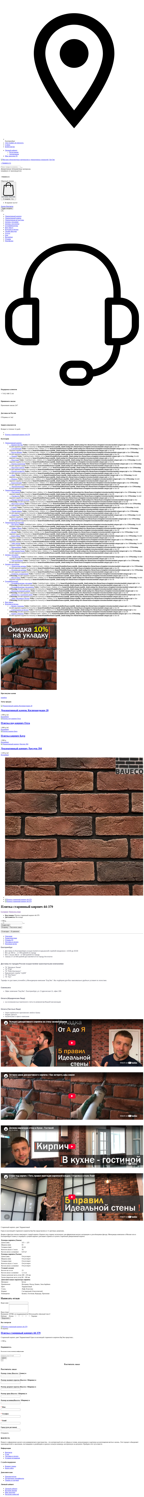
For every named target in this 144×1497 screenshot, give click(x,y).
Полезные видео (11, 944)
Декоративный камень (13, 218)
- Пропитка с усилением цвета (20, 595)
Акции (3, 206)
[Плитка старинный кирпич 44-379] (74, 898)
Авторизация (14, 154)
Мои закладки (10, 1492)
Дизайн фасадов (11, 231)
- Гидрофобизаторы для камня (20, 583)
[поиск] (21, 167)
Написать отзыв (15, 912)
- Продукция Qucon (17, 551)
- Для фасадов (14, 557)
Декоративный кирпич (13, 216)
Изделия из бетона (11, 229)
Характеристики (11, 938)
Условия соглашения (12, 1458)
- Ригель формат (15, 452)
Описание (8, 936)
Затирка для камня (11, 222)
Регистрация (13, 152)
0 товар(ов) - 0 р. (8, 198)
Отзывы (8, 239)
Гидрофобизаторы (11, 226)
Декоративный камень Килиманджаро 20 (24, 710)
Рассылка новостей (12, 1494)
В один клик (5, 925)
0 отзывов (4, 912)
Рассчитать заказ (15, 927)
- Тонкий (13, 456)
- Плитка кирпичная (17, 464)
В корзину (5, 927)
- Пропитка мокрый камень (19, 591)
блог (6, 235)
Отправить (5, 1433)
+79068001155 (6, 163)
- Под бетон (14, 524)
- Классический (15, 483)
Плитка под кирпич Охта (15, 723)
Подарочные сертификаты (14, 1478)
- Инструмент (15, 577)
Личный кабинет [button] (11, 150)
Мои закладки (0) (11, 156)
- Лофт (12, 475)
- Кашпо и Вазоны (16, 614)
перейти (4, 697)
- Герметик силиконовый (18, 574)
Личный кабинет (11, 1489)
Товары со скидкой (12, 1480)
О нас (7, 1454)
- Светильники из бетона (18, 610)
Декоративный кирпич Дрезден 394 (21, 748)
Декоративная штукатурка (14, 220)
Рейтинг (4, 1316)
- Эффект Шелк (15, 528)
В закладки (5, 931)
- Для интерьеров (16, 560)
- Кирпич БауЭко (16, 445)
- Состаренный (15, 448)
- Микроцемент (15, 547)
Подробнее (5, 717)
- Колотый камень (16, 519)
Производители (10, 1476)
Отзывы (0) (9, 940)
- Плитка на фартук (16, 471)
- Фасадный (14, 460)
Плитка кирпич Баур (13, 735)
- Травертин (14, 515)
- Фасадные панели (16, 467)
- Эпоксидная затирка (18, 566)
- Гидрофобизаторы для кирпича (21, 587)
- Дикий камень (15, 511)
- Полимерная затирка (17, 570)
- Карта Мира (14, 536)
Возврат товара (10, 1466)
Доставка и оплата (11, 942)
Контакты (9, 206)
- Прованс (13, 479)
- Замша (12, 540)
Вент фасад (9, 227)
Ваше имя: (4, 1303)
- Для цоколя (14, 492)
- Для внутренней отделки (19, 500)
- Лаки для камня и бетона (19, 598)
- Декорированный (16, 486)
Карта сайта (9, 1468)
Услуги (7, 233)
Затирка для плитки (12, 224)
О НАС (7, 145)
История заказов (11, 1490)
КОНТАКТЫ (10, 147)
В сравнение (15, 931)
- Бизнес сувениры (16, 606)
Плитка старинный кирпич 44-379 (17, 434)
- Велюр (12, 532)
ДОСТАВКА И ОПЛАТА (14, 143)
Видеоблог (9, 237)
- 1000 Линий (14, 543)
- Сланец (13, 507)
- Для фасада (14, 496)
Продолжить (6, 1318)
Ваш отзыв (5, 1312)
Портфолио (9, 241)
